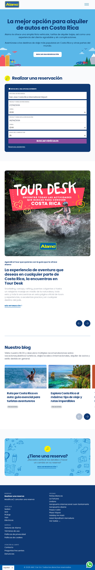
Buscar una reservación (47, 54)
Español (7, 567)
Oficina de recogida (17, 93)
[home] (12, 4)
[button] (86, 4)
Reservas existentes (16, 147)
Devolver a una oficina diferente (23, 89)
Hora (11, 109)
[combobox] (8, 567)
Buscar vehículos (48, 141)
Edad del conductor (17, 132)
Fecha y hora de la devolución (21, 117)
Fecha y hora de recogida (19, 102)
